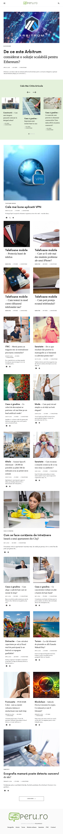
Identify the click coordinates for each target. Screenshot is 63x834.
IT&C (47, 827)
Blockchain (7, 46)
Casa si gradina (8, 531)
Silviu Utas (8, 264)
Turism (23, 827)
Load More (30, 798)
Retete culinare (31, 827)
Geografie (10, 827)
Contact (53, 827)
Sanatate (6, 769)
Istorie (17, 827)
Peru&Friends (38, 823)
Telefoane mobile (10, 203)
